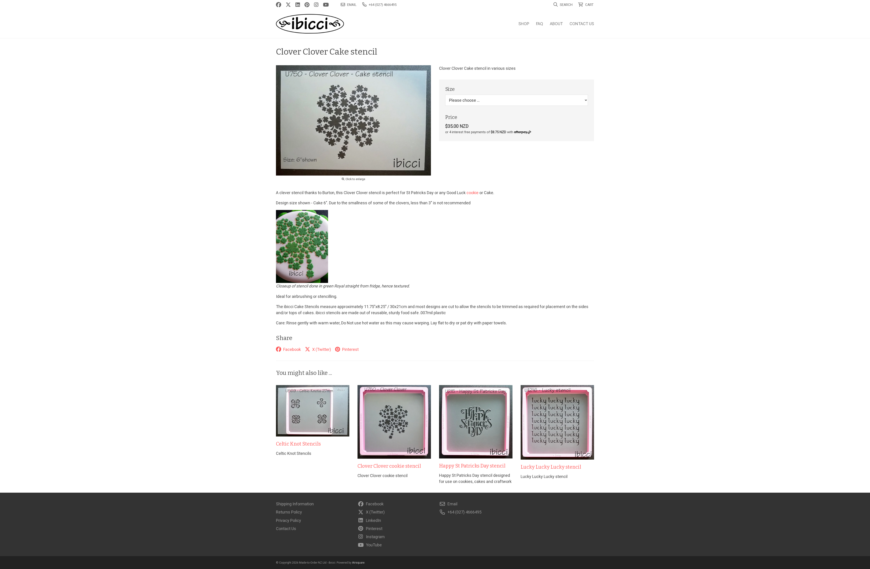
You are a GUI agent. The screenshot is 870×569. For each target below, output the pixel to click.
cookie (472, 192)
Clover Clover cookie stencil (389, 466)
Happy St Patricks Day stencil (472, 466)
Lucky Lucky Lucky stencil (551, 467)
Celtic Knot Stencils (298, 444)
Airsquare (358, 562)
